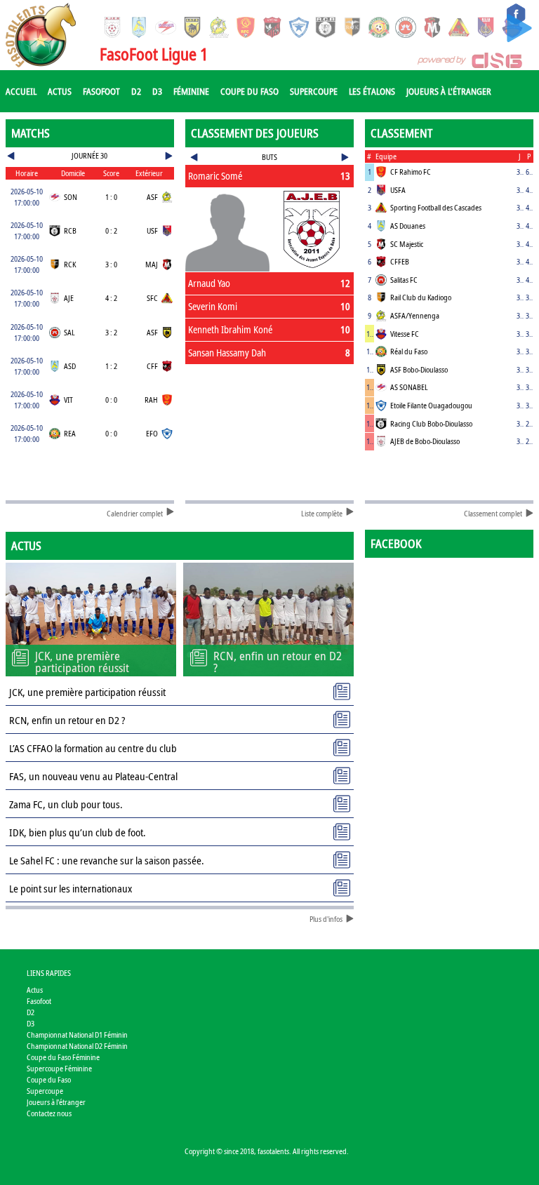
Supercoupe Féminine (59, 1068)
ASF (152, 197)
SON (70, 197)
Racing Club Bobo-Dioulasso (431, 423)
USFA (398, 190)
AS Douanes (407, 225)
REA (70, 433)
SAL (69, 332)
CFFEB (399, 261)
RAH (151, 399)
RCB (70, 230)
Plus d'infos (326, 918)
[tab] (269, 176)
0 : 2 (111, 230)
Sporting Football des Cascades (435, 207)
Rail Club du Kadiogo (420, 297)
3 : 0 (111, 264)
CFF (152, 366)
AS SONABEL (409, 387)
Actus (60, 91)
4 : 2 (111, 298)
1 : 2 (111, 366)
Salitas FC (404, 279)
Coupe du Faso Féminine (63, 1057)
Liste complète (321, 513)
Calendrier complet (135, 513)
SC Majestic (406, 244)
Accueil (21, 91)
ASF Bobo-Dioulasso (419, 369)
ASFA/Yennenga (414, 315)
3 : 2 (111, 332)
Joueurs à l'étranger (448, 91)
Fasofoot (101, 91)
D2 (136, 91)
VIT (68, 399)
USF (152, 230)
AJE (69, 298)
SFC (152, 298)
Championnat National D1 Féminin (77, 1034)
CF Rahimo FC (410, 171)
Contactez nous (49, 1113)
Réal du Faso (408, 351)
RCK (70, 264)
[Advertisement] (269, 412)
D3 (157, 91)
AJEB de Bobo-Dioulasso (425, 441)
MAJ (151, 264)
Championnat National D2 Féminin (77, 1045)
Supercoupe (314, 91)
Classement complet (493, 513)
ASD (70, 366)
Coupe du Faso (249, 91)
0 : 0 (111, 399)
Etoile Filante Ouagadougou (431, 405)
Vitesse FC (404, 333)
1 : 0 (111, 197)
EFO (152, 433)
